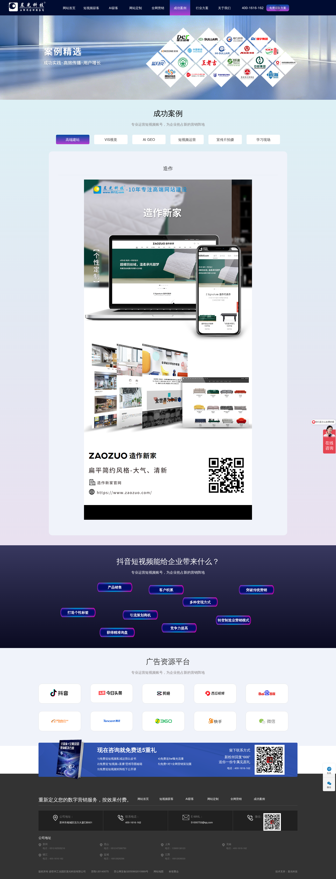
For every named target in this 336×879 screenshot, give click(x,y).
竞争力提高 (179, 627)
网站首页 (69, 7)
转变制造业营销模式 (233, 619)
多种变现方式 (200, 601)
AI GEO (149, 139)
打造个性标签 (78, 612)
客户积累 (166, 589)
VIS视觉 (110, 139)
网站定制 (135, 7)
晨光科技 (293, 871)
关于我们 (224, 7)
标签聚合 (174, 871)
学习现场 (263, 139)
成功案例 (180, 7)
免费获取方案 (277, 8)
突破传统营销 (256, 589)
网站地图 (158, 871)
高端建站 (73, 139)
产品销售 (115, 587)
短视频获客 (91, 7)
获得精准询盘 (117, 632)
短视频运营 (187, 139)
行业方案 (202, 7)
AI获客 (113, 7)
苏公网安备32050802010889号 (131, 871)
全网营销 (158, 7)
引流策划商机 (140, 614)
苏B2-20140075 (100, 871)
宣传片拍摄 (225, 139)
